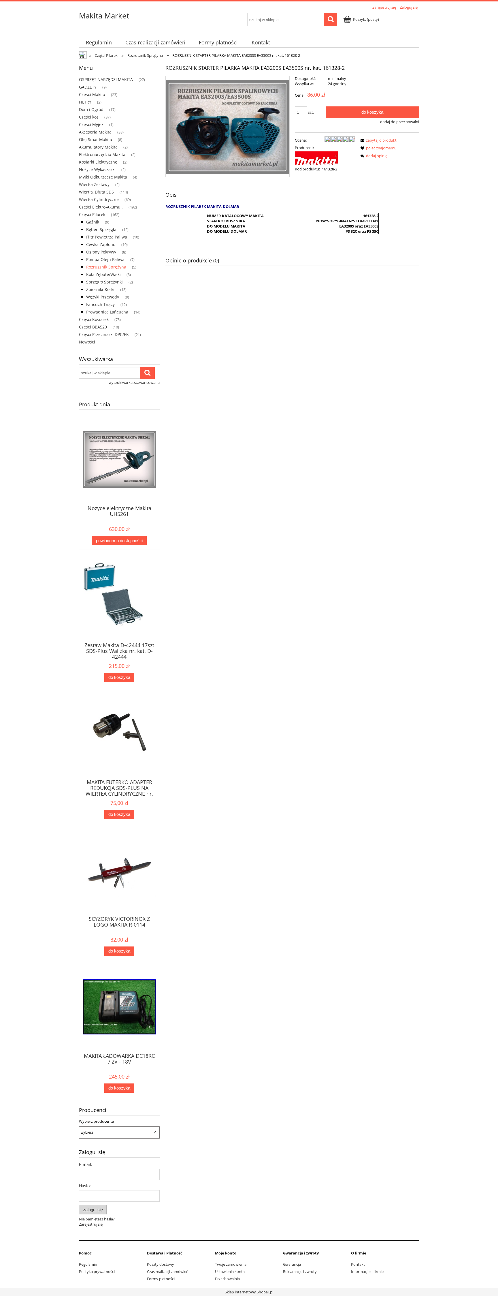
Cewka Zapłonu (101, 244)
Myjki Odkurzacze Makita (103, 177)
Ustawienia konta (230, 1271)
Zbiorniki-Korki (100, 289)
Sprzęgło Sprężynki (104, 282)
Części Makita (92, 94)
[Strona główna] (83, 55)
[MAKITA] (316, 157)
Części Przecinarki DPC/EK (104, 334)
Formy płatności (161, 1278)
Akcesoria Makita (95, 132)
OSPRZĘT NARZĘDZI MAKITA (106, 79)
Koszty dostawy (160, 1264)
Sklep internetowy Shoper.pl (249, 1292)
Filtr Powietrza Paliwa (106, 237)
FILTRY (85, 102)
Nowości (87, 342)
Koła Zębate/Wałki (103, 274)
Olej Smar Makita (95, 139)
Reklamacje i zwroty (300, 1271)
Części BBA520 (93, 327)
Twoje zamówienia (230, 1264)
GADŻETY (88, 87)
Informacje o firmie (367, 1271)
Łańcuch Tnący (100, 304)
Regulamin (88, 1264)
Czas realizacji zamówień (167, 1271)
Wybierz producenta (96, 1121)
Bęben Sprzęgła (101, 229)
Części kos (89, 117)
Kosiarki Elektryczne (98, 162)
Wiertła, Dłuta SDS (96, 192)
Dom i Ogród (91, 109)
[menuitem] (98, 42)
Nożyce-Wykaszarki (97, 169)
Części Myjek (91, 124)
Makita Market (104, 15)
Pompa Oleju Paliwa (105, 259)
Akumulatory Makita (98, 147)
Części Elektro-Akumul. (101, 207)
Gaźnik (92, 222)
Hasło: (85, 1185)
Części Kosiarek (94, 319)
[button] (378, 140)
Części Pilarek (92, 214)
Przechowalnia (227, 1278)
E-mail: (85, 1164)
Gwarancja (292, 1264)
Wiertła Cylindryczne (99, 199)
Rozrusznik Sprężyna (106, 267)
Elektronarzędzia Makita (102, 154)
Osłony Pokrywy (101, 252)
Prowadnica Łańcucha (107, 312)
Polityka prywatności (97, 1271)
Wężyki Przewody (102, 297)
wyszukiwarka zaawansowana (134, 382)
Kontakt (358, 1264)
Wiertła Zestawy (94, 184)
